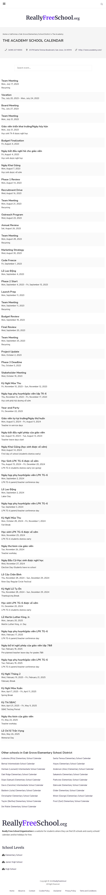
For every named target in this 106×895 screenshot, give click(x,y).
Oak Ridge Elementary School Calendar (19, 774)
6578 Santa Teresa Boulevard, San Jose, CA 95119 (50, 50)
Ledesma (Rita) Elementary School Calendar (21, 758)
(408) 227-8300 (15, 50)
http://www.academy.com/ (90, 50)
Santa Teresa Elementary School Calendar (72, 758)
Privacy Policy (70, 891)
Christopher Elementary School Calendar (19, 796)
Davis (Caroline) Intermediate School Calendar (22, 785)
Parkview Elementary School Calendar (70, 780)
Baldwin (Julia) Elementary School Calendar (21, 790)
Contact (32, 891)
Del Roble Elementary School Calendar (18, 806)
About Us (21, 891)
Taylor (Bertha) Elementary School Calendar (21, 801)
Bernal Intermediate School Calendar (18, 764)
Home (5, 34)
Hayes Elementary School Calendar (69, 764)
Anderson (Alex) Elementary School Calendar (73, 769)
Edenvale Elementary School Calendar (70, 785)
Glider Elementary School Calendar (68, 790)
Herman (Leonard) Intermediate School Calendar (23, 769)
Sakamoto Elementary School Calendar (70, 774)
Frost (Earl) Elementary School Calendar (71, 801)
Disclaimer (57, 891)
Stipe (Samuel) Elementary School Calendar (20, 780)
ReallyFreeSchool (59, 881)
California (13, 34)
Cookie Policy (44, 891)
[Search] (101, 4)
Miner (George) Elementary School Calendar (73, 796)
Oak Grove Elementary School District (35, 34)
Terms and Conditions (88, 891)
